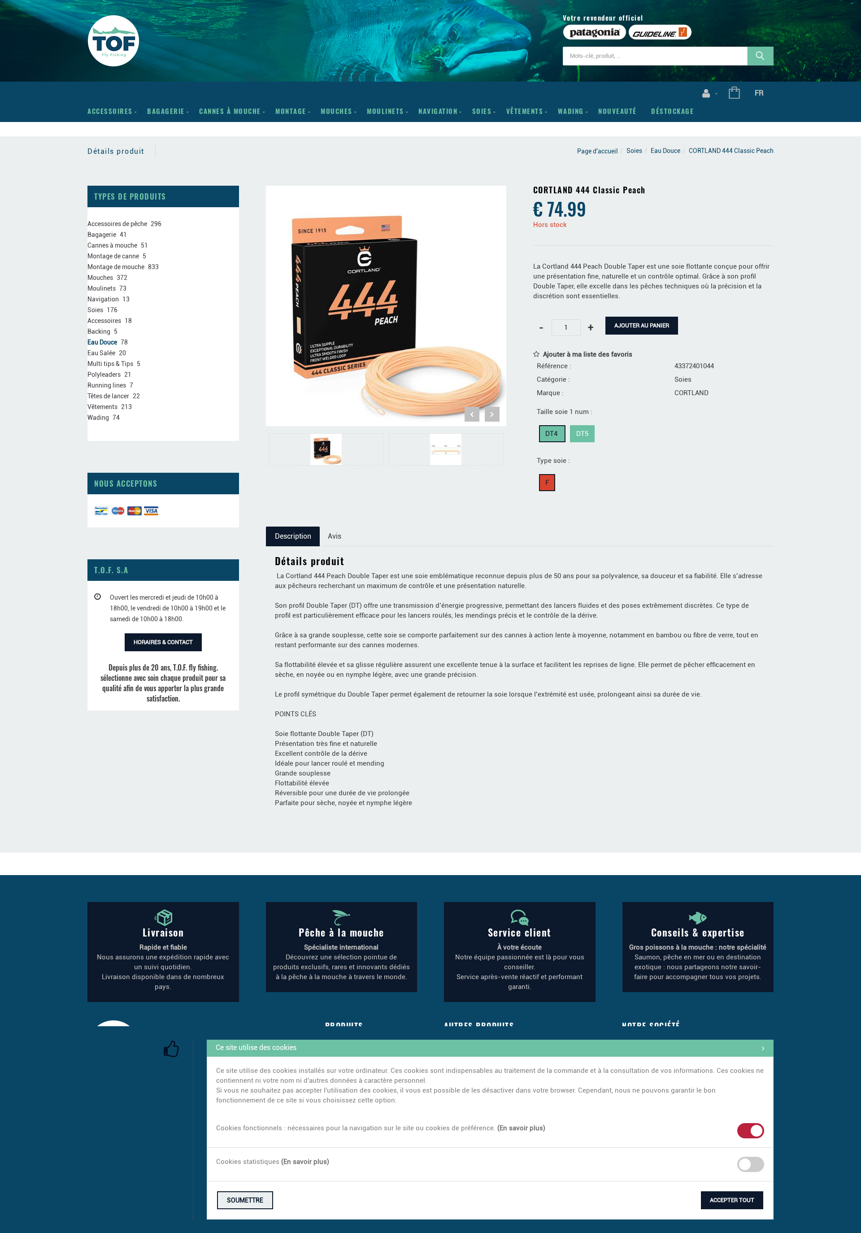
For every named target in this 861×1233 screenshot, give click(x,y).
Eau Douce (665, 150)
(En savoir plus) (521, 1128)
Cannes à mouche (230, 111)
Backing (98, 331)
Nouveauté (617, 111)
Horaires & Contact (163, 642)
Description (293, 536)
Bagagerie (166, 111)
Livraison (163, 932)
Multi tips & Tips (110, 363)
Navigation (437, 111)
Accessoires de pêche (117, 223)
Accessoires (110, 111)
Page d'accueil (597, 151)
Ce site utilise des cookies (256, 1047)
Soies (482, 111)
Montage (290, 111)
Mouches (336, 111)
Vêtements (525, 111)
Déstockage (672, 111)
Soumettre (245, 1200)
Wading (571, 111)
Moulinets (385, 111)
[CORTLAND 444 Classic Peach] (386, 192)
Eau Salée (101, 353)
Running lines (106, 385)
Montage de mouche (115, 266)
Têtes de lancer (108, 396)
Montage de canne (113, 256)
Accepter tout (732, 1200)
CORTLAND (691, 393)
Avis (334, 536)
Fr (759, 92)
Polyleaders (104, 374)
